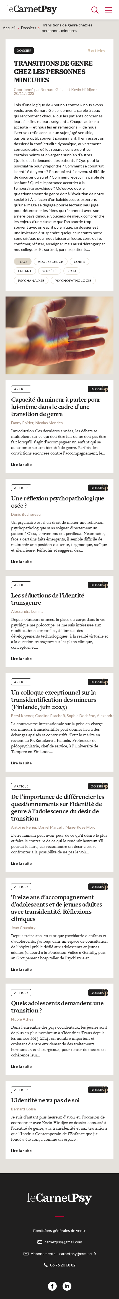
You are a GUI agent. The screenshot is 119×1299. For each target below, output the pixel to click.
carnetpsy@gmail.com (63, 1241)
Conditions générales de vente (59, 1230)
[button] (23, 261)
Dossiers (28, 27)
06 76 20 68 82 (63, 1265)
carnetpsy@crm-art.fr (77, 1253)
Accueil (9, 27)
